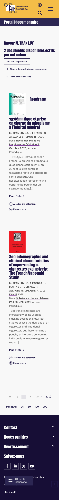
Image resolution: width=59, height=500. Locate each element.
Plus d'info (15, 196)
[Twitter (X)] (23, 466)
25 (22, 406)
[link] (10, 397)
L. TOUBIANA (27, 287)
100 (37, 406)
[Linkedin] (15, 466)
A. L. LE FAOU (34, 133)
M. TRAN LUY (16, 133)
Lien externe (19, 209)
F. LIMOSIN (29, 136)
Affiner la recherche (21, 76)
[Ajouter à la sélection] (10, 204)
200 (45, 406)
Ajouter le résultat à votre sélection (28, 69)
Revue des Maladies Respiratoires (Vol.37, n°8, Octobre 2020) (24, 144)
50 (29, 406)
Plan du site (10, 491)
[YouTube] (32, 466)
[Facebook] (7, 466)
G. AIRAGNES (34, 283)
